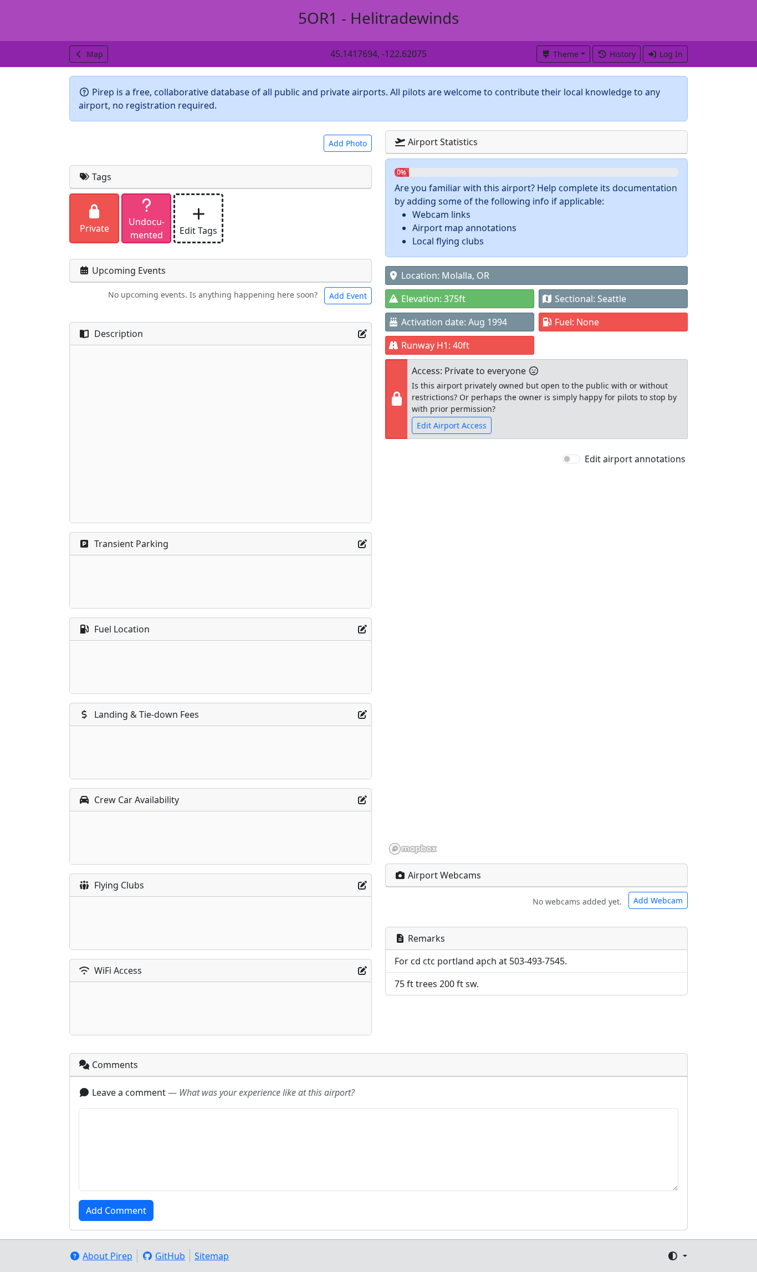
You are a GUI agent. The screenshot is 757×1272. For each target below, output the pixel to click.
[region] (536, 661)
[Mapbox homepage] (412, 848)
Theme (566, 54)
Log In (671, 54)
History (623, 54)
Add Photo (348, 143)
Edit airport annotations (635, 459)
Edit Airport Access (452, 425)
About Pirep (107, 1256)
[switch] (571, 458)
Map (94, 54)
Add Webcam (658, 900)
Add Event (348, 295)
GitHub (170, 1256)
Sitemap (212, 1256)
